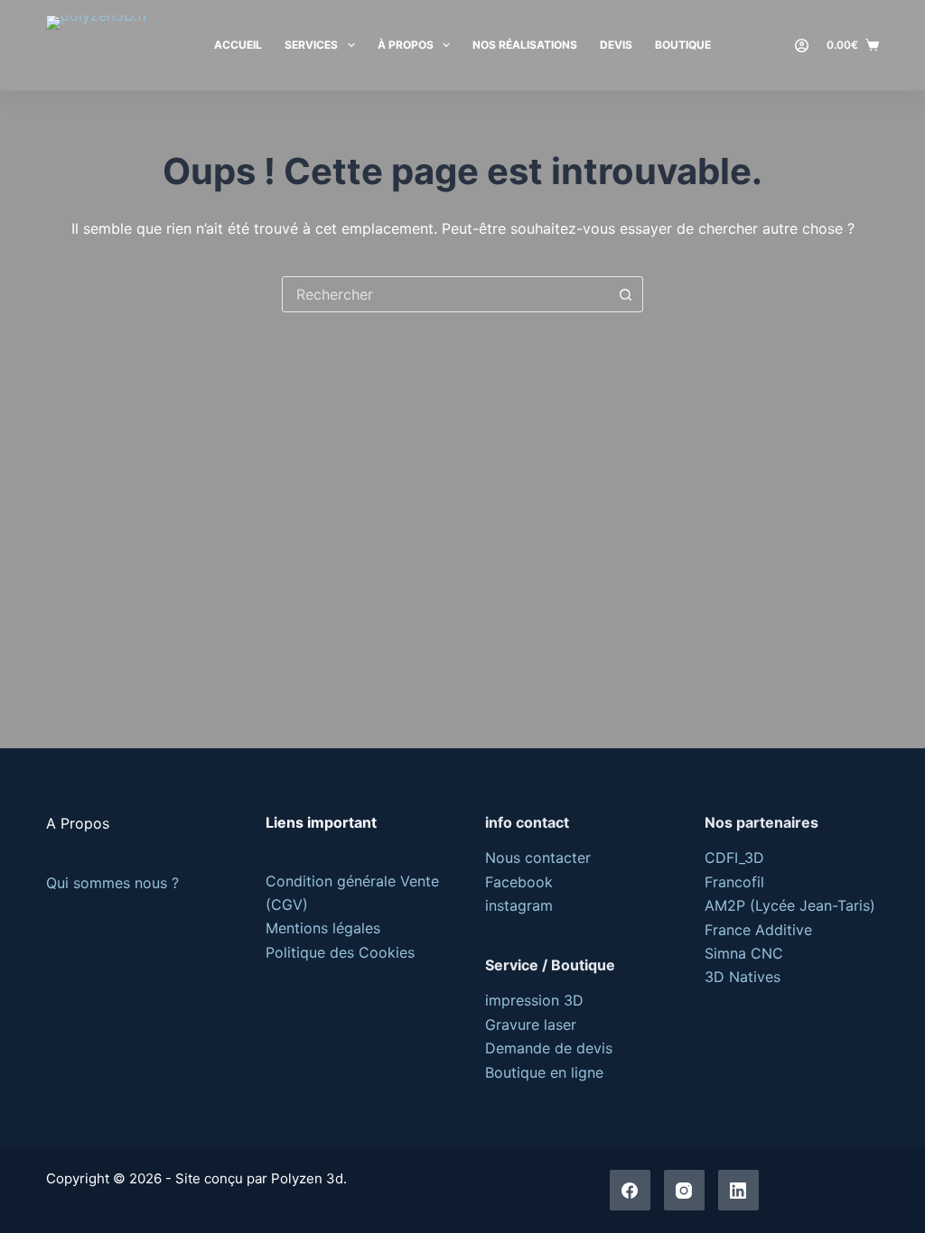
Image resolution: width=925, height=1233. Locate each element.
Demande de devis (548, 1048)
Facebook (519, 882)
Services (311, 44)
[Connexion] (801, 45)
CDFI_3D (734, 857)
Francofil (734, 882)
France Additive (758, 930)
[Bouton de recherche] (625, 294)
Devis (616, 44)
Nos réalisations (524, 44)
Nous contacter (538, 857)
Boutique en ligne (544, 1072)
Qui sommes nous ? (112, 883)
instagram (519, 905)
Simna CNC (744, 953)
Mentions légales (323, 928)
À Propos (406, 44)
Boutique (683, 44)
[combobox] (445, 294)
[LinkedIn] (738, 1190)
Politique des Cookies (340, 952)
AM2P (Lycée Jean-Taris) (790, 905)
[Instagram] (684, 1190)
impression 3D (534, 1000)
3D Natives (742, 977)
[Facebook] (630, 1190)
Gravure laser (530, 1024)
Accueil (238, 44)
